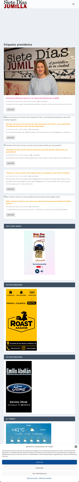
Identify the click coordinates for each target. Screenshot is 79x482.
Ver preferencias (39, 474)
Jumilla (34, 101)
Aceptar (39, 462)
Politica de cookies (32, 478)
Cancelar (39, 468)
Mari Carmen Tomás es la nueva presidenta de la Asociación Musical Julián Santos (38, 202)
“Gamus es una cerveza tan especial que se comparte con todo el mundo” (38, 173)
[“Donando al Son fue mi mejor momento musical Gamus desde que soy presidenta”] (39, 145)
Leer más (10, 110)
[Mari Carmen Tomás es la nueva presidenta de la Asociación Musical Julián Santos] (39, 197)
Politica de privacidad (45, 478)
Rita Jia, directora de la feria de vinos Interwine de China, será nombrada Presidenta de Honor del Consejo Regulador (38, 125)
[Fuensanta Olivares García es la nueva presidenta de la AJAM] (39, 71)
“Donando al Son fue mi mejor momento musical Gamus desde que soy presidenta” (37, 151)
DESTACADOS (27, 101)
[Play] (37, 271)
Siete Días (11, 101)
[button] (76, 447)
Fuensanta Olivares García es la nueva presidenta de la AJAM (32, 98)
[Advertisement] (39, 23)
